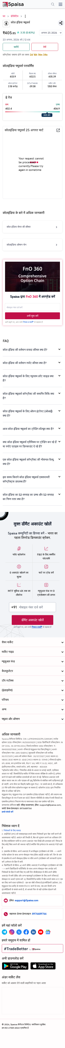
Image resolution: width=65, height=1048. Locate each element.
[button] (25, 16)
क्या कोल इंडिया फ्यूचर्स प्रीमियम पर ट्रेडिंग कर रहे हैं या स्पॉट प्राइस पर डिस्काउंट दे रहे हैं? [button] (30, 444)
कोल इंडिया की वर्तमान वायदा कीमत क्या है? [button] (25, 349)
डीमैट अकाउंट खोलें (32, 620)
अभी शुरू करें (32, 315)
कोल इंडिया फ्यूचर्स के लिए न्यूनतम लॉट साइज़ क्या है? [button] (28, 378)
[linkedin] (33, 932)
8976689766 (39, 913)
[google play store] (15, 967)
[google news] (48, 932)
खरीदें (16, 47)
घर (4, 16)
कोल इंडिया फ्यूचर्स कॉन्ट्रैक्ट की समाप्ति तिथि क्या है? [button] (28, 396)
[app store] (43, 967)
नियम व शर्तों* (28, 322)
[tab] (32, 349)
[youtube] (40, 932)
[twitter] (19, 932)
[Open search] (52, 4)
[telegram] (4, 932)
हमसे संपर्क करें (7, 811)
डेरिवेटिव (14, 16)
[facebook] (26, 932)
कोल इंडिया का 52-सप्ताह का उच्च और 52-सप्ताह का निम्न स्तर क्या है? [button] (28, 497)
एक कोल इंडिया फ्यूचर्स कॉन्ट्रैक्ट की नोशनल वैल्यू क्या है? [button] (28, 462)
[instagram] (11, 932)
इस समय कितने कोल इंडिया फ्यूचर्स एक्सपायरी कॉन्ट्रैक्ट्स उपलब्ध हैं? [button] (26, 479)
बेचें (44, 47)
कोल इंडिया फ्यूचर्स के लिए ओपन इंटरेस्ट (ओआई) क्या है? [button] (28, 413)
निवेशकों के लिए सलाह (12, 830)
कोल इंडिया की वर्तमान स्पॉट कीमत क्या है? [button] (25, 363)
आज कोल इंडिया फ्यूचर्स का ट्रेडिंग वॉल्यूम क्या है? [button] (28, 429)
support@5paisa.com (26, 900)
